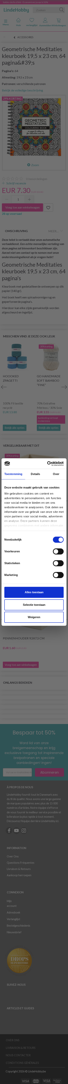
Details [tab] (35, 474)
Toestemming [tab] (13, 474)
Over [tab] (56, 474)
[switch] (58, 551)
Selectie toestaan (34, 604)
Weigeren (34, 617)
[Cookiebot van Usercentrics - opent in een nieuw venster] (48, 463)
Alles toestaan (34, 592)
